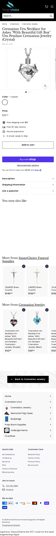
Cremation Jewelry (30, 24)
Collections (14, 24)
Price (5, 111)
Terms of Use (34, 458)
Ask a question (10, 191)
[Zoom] (45, 85)
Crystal (4, 102)
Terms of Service (9, 468)
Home (4, 24)
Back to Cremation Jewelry (29, 379)
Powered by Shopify (11, 525)
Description (8, 178)
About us (6, 461)
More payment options (28, 165)
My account (33, 465)
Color (10, 96)
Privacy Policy (34, 461)
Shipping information (13, 184)
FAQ (4, 465)
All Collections (8, 454)
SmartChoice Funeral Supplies (25, 259)
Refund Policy (34, 454)
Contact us (7, 458)
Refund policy (8, 472)
